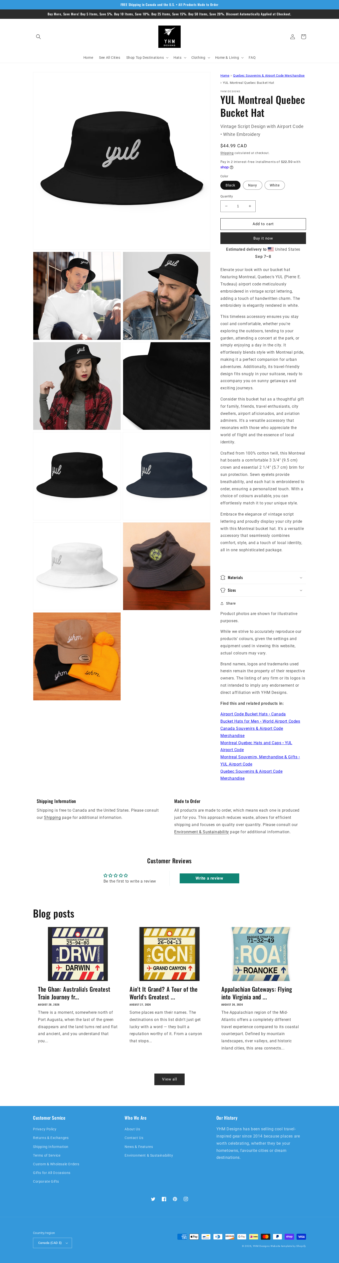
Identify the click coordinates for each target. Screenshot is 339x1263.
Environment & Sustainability (201, 832)
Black (230, 185)
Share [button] (231, 603)
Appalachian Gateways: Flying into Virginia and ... (256, 993)
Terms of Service (47, 1155)
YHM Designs (261, 1246)
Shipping (227, 153)
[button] (38, 36)
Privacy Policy (44, 1129)
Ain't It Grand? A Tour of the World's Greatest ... (164, 993)
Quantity (226, 196)
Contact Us (134, 1138)
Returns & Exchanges (50, 1138)
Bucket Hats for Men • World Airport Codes (260, 721)
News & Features (139, 1147)
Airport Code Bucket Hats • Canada (253, 714)
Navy (252, 185)
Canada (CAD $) (50, 1243)
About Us (132, 1129)
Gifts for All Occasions (51, 1173)
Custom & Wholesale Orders (56, 1164)
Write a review (209, 878)
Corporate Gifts (46, 1181)
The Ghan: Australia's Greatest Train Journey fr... (74, 993)
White (275, 185)
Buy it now (263, 238)
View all (169, 1079)
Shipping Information (50, 1147)
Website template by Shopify (288, 1246)
